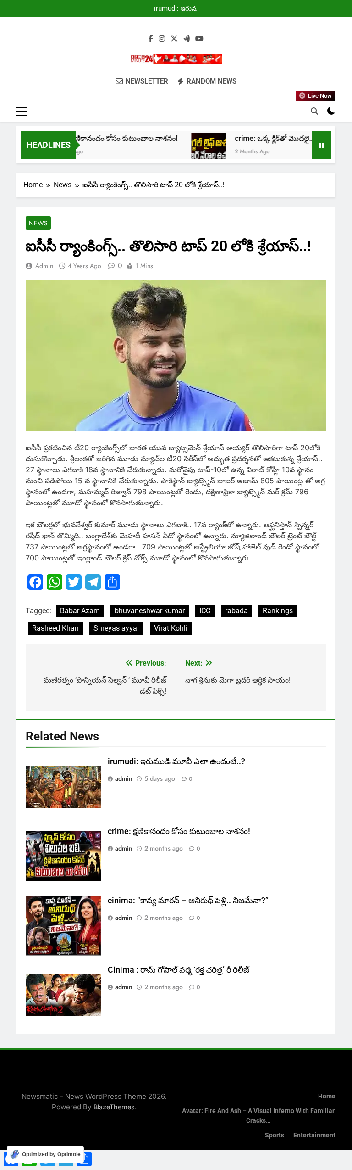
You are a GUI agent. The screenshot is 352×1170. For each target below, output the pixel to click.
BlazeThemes (114, 1107)
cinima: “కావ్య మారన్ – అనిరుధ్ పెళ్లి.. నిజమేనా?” (188, 900)
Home (327, 1096)
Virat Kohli (170, 628)
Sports (274, 1135)
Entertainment (314, 1135)
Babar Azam (80, 610)
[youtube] (199, 39)
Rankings (278, 610)
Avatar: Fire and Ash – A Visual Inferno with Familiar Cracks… (258, 1116)
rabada (236, 610)
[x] (174, 39)
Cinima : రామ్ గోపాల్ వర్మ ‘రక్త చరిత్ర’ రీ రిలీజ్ (178, 969)
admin (44, 265)
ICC (204, 610)
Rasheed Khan (55, 628)
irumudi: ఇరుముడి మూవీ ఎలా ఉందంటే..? (180, 8)
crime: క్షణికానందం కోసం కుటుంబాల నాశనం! (99, 138)
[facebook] (151, 39)
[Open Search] (314, 111)
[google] (186, 39)
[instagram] (162, 39)
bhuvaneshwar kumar (150, 610)
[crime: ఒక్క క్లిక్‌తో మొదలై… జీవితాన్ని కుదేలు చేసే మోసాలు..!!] (195, 150)
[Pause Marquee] (321, 145)
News (38, 223)
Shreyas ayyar (116, 628)
